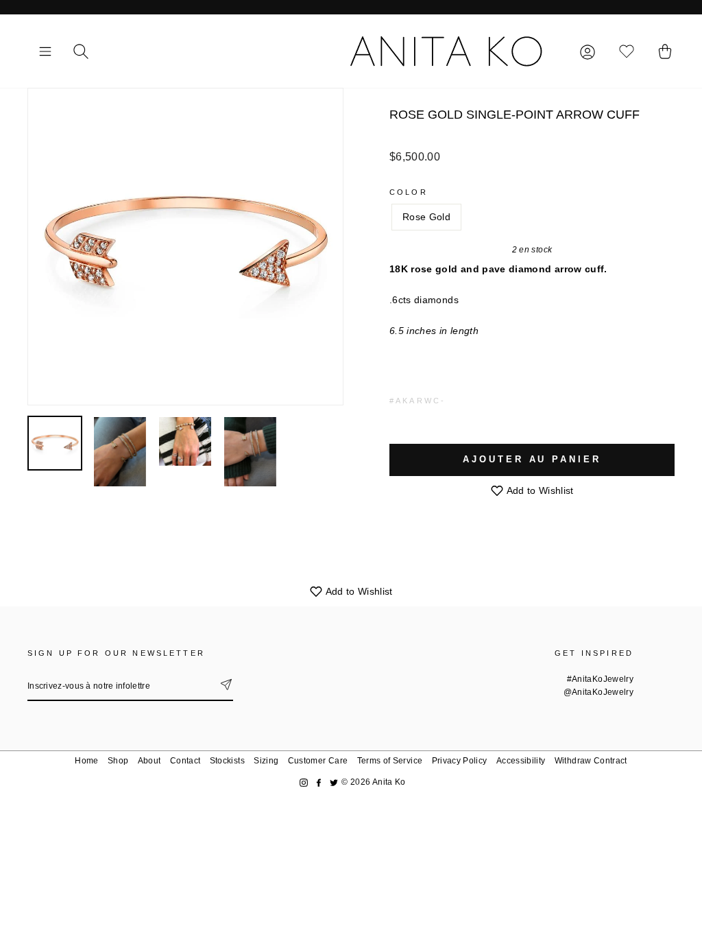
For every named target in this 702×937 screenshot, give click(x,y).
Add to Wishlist (539, 490)
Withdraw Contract (591, 761)
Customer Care (318, 761)
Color (408, 192)
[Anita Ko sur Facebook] (318, 782)
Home (86, 761)
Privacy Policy (459, 761)
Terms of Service (390, 761)
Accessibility (521, 761)
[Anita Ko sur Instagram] (303, 782)
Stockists (227, 761)
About (149, 761)
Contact (185, 761)
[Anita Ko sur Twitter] (333, 782)
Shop (118, 761)
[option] (185, 246)
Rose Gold (426, 216)
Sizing (266, 761)
